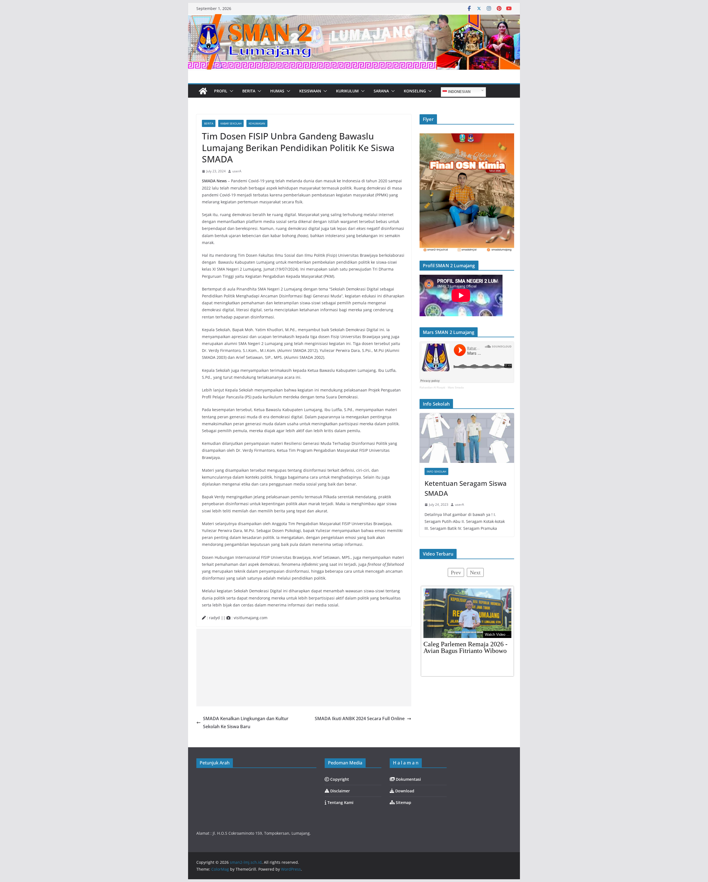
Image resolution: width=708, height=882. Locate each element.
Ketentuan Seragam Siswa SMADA (466, 488)
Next (475, 572)
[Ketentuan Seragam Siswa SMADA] (467, 438)
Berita (208, 123)
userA (236, 171)
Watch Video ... (497, 634)
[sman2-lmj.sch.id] (203, 91)
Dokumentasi (408, 779)
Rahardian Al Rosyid (432, 387)
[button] (230, 91)
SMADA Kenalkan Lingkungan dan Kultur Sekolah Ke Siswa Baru (245, 722)
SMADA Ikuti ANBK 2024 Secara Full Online (360, 718)
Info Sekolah (436, 471)
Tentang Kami (339, 802)
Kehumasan (257, 123)
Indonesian (458, 92)
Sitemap (403, 802)
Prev (456, 572)
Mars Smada (456, 387)
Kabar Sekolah (230, 123)
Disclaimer (339, 790)
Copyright (339, 779)
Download (404, 790)
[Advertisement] (303, 667)
